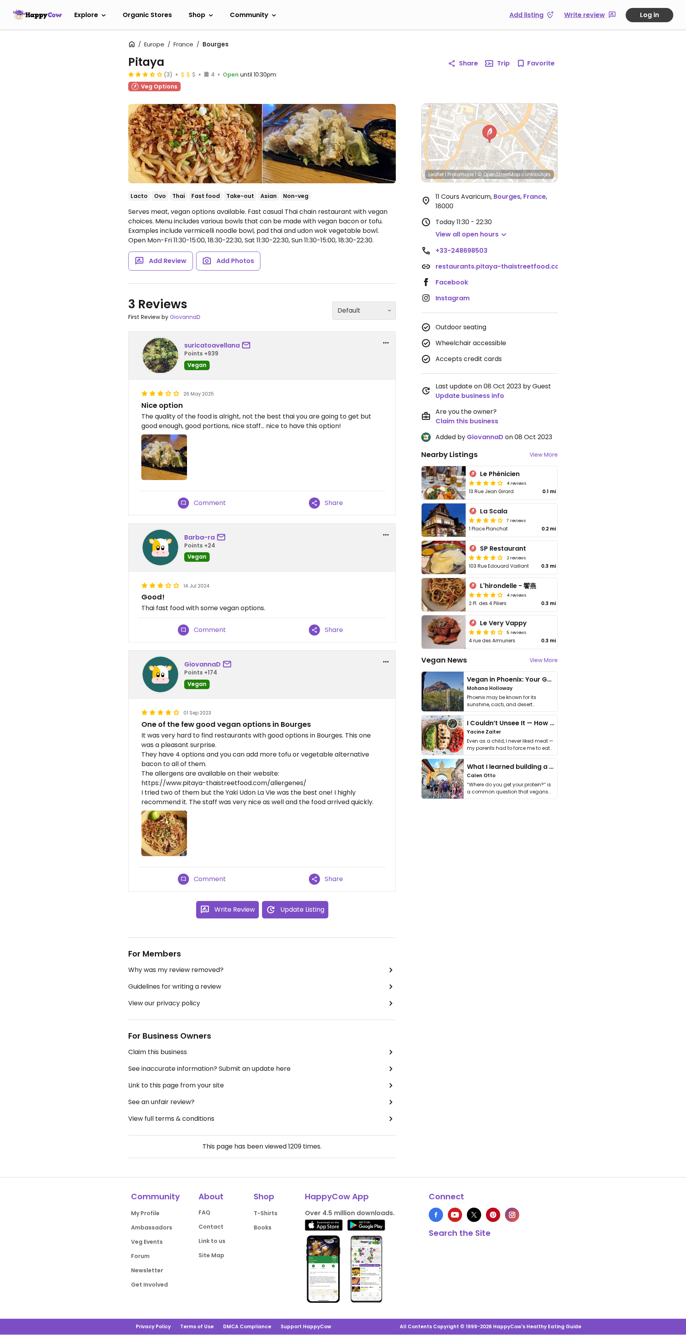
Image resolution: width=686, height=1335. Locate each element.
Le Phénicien (500, 473)
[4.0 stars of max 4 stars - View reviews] (486, 482)
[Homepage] (37, 14)
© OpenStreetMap (499, 174)
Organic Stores (147, 14)
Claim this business (157, 1051)
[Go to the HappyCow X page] (474, 1215)
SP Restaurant (503, 548)
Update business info (469, 395)
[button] (489, 134)
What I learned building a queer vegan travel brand (550, 766)
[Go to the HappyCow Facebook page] (436, 1215)
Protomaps (460, 174)
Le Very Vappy (503, 623)
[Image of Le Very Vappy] (444, 632)
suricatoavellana (212, 345)
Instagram (452, 298)
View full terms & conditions (171, 1118)
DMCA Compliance (247, 1326)
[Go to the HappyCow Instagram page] (512, 1215)
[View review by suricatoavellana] (160, 355)
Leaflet (436, 174)
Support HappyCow (306, 1326)
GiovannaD (185, 317)
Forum (140, 1256)
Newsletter (147, 1270)
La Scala (493, 511)
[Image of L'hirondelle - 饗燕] (444, 594)
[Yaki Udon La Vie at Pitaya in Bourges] (195, 143)
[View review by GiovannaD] (160, 674)
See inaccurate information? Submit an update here (209, 1068)
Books (263, 1227)
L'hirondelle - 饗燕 (508, 585)
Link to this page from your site (176, 1085)
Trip (503, 63)
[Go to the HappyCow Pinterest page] (493, 1215)
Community (249, 14)
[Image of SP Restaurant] (444, 557)
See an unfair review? (161, 1101)
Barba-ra (199, 537)
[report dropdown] (386, 343)
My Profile (145, 1213)
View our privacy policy (164, 1003)
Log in (649, 14)
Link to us (211, 1241)
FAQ (204, 1212)
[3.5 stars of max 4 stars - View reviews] (145, 74)
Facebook (451, 282)
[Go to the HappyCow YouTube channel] (455, 1215)
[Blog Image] (443, 691)
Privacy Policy (153, 1326)
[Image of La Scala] (444, 520)
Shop (197, 14)
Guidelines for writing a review (174, 986)
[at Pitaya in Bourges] (329, 143)
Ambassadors (151, 1227)
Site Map (211, 1255)
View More (544, 455)
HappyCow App (337, 1196)
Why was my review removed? (176, 969)
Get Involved (149, 1285)
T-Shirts (265, 1213)
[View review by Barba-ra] (160, 547)
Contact (211, 1227)
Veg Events (147, 1242)
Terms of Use (197, 1326)
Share (468, 63)
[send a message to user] (247, 345)
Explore (86, 14)
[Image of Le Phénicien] (444, 482)
